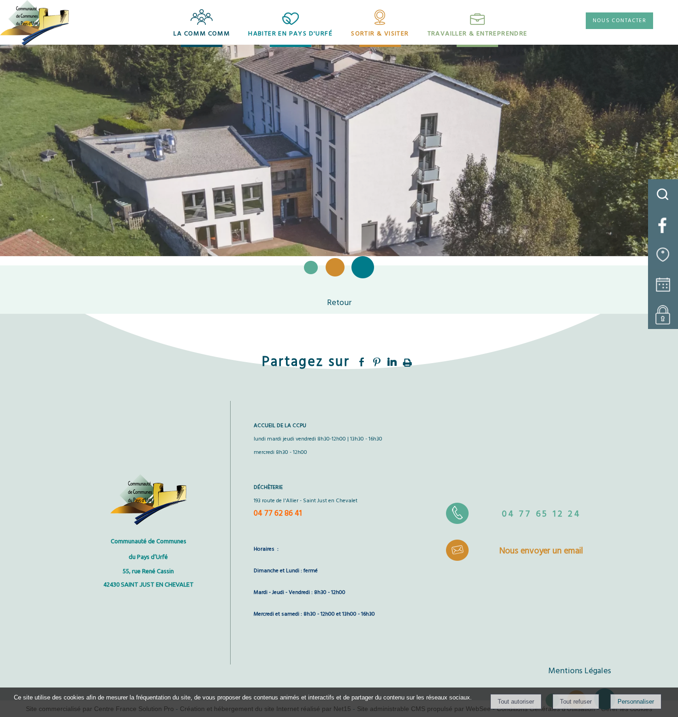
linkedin (392, 361)
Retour (339, 303)
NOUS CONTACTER (619, 20)
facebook (362, 361)
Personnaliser (636, 701)
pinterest (377, 361)
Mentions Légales (579, 671)
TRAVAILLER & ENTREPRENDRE (478, 34)
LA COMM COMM (201, 34)
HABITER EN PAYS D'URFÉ (290, 34)
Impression (407, 360)
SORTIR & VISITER (380, 34)
